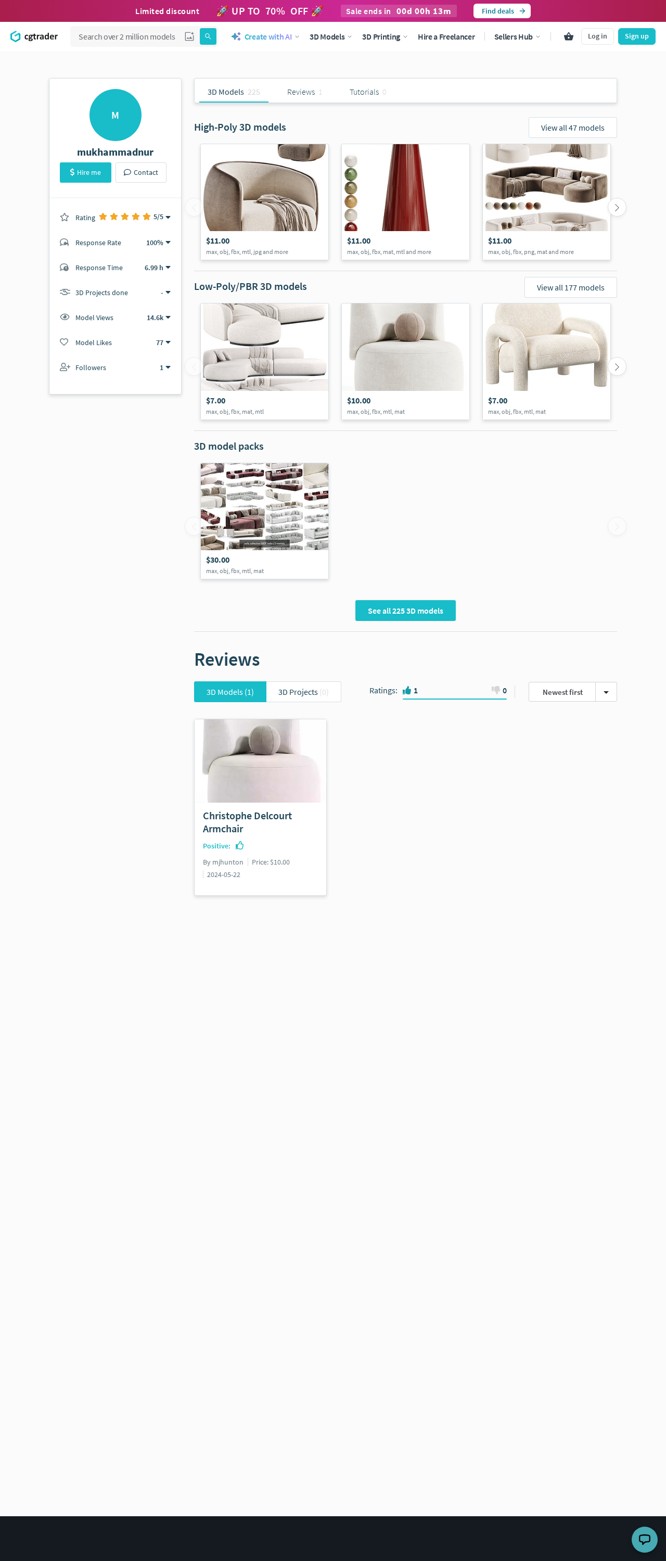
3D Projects (303, 692)
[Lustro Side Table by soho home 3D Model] (405, 202)
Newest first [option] (563, 692)
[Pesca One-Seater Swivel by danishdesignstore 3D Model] (264, 202)
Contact (146, 172)
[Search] (208, 36)
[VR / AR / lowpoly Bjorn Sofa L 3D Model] (264, 361)
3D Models (230, 692)
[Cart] (568, 36)
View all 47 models (573, 127)
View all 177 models (571, 287)
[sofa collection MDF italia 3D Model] (264, 521)
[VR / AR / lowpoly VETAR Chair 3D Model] (546, 361)
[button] (189, 36)
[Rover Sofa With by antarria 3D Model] (546, 202)
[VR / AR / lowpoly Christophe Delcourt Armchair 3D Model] (405, 361)
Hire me (89, 172)
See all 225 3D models (405, 610)
